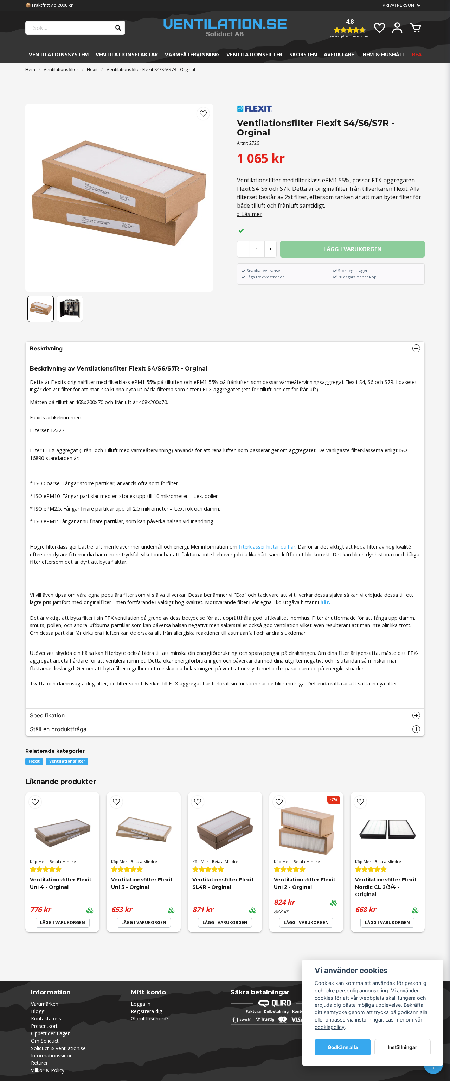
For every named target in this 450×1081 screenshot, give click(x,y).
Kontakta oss (46, 1018)
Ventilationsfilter (254, 54)
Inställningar (402, 1047)
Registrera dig (146, 1011)
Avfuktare (339, 54)
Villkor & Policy (47, 1070)
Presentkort (44, 1026)
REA (417, 54)
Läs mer (251, 214)
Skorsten (303, 54)
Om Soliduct (45, 1040)
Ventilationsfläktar (127, 54)
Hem (30, 69)
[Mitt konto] (397, 28)
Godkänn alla (343, 1047)
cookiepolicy (330, 1027)
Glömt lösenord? (149, 1018)
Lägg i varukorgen (62, 922)
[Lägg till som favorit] (379, 28)
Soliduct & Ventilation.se (58, 1048)
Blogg (37, 1011)
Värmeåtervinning (192, 54)
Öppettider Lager (50, 1033)
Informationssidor (51, 1055)
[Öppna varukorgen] (415, 28)
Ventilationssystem (59, 54)
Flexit (92, 69)
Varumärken (44, 1003)
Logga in (140, 1003)
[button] (203, 113)
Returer (39, 1063)
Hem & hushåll (383, 54)
